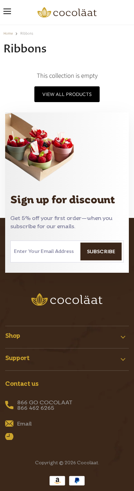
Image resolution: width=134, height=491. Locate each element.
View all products (66, 94)
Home (8, 34)
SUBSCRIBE (101, 251)
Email (24, 423)
